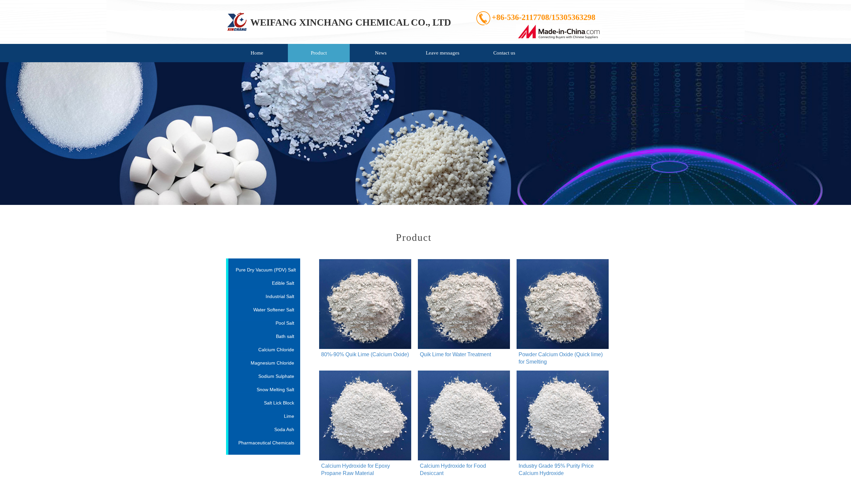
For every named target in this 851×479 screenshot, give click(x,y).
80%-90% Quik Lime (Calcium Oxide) (365, 354)
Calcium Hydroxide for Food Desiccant (453, 469)
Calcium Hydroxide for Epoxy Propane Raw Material (355, 469)
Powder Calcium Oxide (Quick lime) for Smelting (561, 358)
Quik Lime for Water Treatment (455, 354)
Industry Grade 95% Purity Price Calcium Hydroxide (556, 469)
